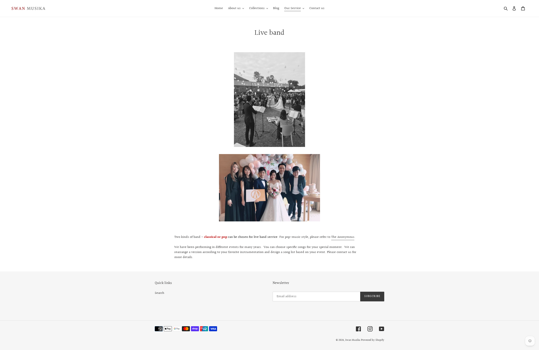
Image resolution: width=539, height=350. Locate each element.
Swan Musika (352, 340)
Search (159, 293)
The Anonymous (342, 237)
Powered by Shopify (372, 340)
